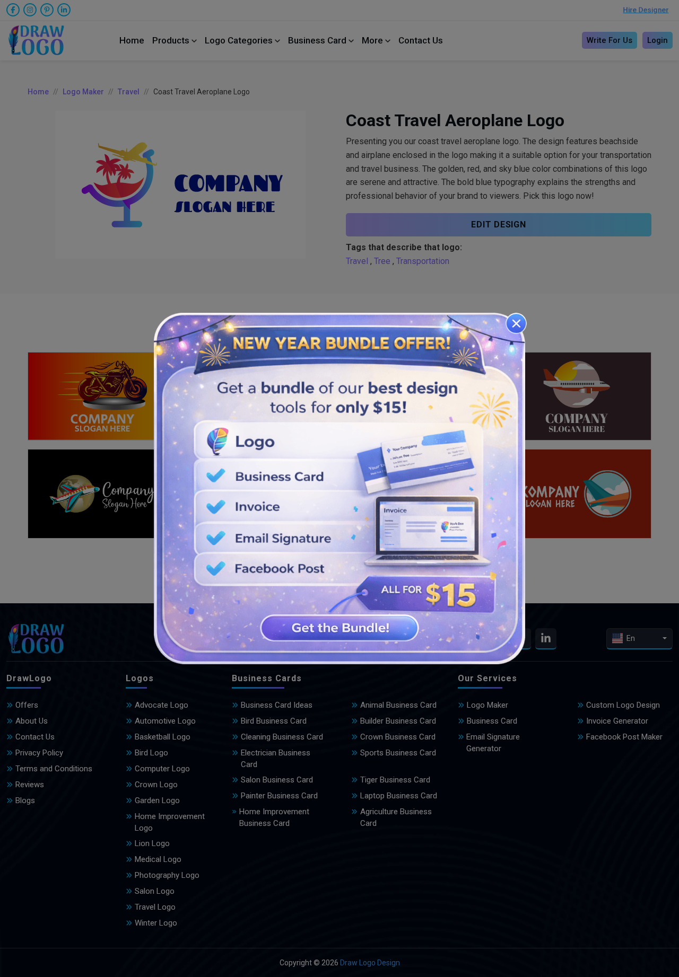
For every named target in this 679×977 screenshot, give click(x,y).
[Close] (516, 323)
